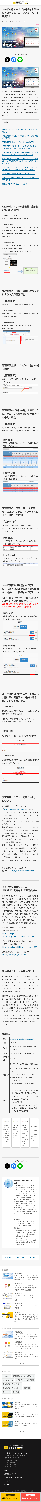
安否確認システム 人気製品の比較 (15, 1455)
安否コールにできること (12, 1460)
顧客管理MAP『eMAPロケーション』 (24, 1085)
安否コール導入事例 (10, 1464)
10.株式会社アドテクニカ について (14, 184)
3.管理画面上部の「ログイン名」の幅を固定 (18, 142)
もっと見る (20, 1363)
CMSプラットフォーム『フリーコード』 (25, 1070)
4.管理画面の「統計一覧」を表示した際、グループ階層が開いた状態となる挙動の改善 (20, 147)
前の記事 (8, 1257)
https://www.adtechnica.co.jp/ (22, 1039)
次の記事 (33, 1257)
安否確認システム (10, 1474)
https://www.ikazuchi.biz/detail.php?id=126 (19, 947)
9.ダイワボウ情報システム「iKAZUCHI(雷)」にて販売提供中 (20, 178)
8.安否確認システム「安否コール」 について (18, 173)
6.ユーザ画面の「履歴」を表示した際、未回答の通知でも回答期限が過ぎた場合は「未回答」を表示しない (20, 160)
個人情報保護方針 (27, 1491)
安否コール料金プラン (11, 1462)
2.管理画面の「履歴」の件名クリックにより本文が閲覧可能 (20, 136)
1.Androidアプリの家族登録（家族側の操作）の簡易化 (20, 130)
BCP (5, 1470)
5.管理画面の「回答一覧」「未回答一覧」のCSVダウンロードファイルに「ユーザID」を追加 (20, 153)
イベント (7, 1481)
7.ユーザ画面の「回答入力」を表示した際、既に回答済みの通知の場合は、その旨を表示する (20, 168)
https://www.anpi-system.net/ (15, 809)
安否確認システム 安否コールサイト (17, 1453)
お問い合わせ (8, 1491)
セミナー (7, 1484)
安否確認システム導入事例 (13, 1477)
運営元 (17, 1491)
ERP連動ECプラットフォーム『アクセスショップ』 (25, 1079)
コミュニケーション (10, 1467)
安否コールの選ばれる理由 (12, 1458)
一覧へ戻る (20, 1257)
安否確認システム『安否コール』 (24, 1074)
